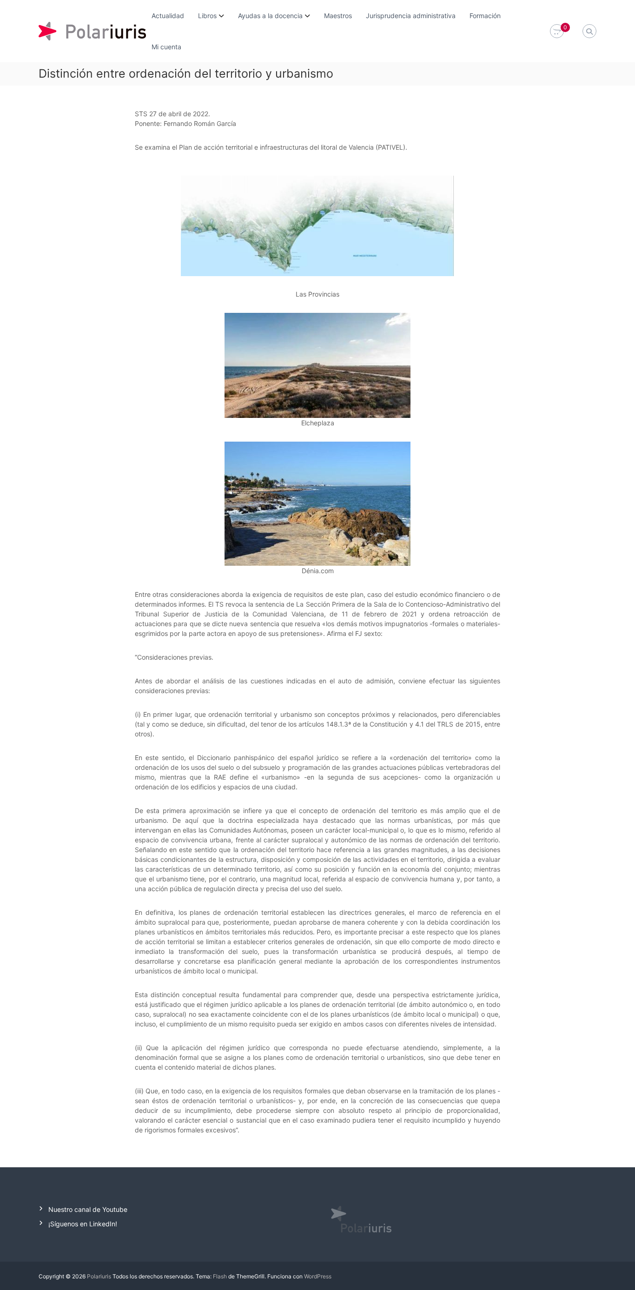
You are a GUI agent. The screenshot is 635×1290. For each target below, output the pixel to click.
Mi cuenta (166, 47)
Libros (207, 16)
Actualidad (168, 16)
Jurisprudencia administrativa (411, 16)
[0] (557, 31)
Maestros (338, 16)
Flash (220, 1276)
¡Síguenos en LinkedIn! (82, 1224)
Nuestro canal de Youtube (87, 1209)
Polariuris (99, 1276)
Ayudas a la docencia (270, 16)
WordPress (317, 1276)
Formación (485, 16)
